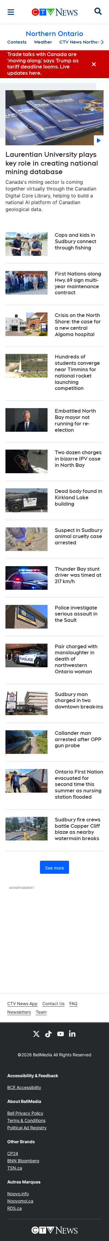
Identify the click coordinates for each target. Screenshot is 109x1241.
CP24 (12, 1153)
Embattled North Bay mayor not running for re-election (75, 420)
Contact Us (53, 1003)
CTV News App (22, 1003)
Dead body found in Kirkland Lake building (78, 497)
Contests (17, 42)
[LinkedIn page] (72, 1033)
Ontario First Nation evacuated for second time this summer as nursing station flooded (79, 784)
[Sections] (11, 12)
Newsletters (19, 1012)
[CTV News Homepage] (55, 12)
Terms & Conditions (26, 1120)
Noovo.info (18, 1193)
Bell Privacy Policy (25, 1113)
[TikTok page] (48, 1033)
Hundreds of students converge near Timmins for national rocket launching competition (77, 372)
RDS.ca (14, 1208)
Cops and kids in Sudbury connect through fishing (75, 241)
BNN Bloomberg (23, 1160)
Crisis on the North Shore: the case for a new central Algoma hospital (78, 324)
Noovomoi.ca (20, 1200)
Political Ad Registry (27, 1127)
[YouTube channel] (60, 1033)
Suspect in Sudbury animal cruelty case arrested (78, 536)
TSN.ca (14, 1167)
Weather (43, 42)
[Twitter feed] (36, 1033)
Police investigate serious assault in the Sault (76, 614)
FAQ (73, 1003)
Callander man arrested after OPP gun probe (78, 739)
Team (41, 1012)
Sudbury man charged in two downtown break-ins (79, 700)
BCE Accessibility (24, 1087)
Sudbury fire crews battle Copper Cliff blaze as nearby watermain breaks (78, 829)
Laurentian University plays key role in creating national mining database (51, 163)
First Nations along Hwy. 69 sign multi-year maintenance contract (78, 283)
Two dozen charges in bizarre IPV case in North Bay (78, 459)
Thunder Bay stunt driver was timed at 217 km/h (78, 575)
